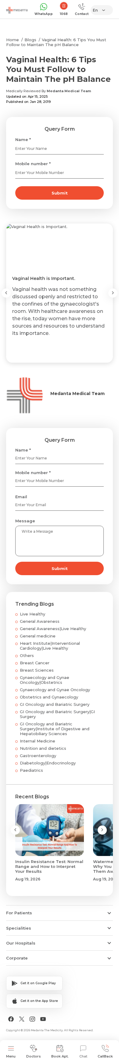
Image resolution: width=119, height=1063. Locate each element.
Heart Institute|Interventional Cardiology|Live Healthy (50, 646)
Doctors (33, 1056)
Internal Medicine (37, 740)
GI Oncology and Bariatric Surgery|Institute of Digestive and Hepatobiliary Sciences (54, 728)
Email (21, 496)
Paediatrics (31, 770)
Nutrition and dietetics (43, 748)
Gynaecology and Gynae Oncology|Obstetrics (44, 680)
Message (25, 520)
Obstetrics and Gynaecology (49, 697)
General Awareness (40, 621)
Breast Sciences (37, 670)
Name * (23, 139)
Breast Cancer (34, 662)
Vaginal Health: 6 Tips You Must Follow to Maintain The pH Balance (56, 42)
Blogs (30, 39)
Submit (60, 192)
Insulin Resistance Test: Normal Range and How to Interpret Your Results (49, 866)
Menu (11, 1056)
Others (27, 655)
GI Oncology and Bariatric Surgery (54, 704)
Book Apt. (60, 1056)
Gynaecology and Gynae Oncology (55, 689)
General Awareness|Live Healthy (53, 628)
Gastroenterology (38, 755)
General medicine (38, 635)
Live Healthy (32, 613)
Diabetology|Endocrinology (48, 762)
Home (12, 39)
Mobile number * (33, 163)
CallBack (105, 1056)
